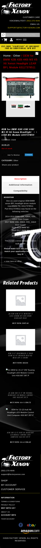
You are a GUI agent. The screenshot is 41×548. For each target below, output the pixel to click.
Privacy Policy (8, 505)
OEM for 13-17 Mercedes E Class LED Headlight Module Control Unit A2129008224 (36, 132)
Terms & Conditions (10, 501)
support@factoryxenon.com (24, 28)
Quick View (28, 309)
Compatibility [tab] (20, 191)
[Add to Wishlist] (18, 309)
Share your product (10, 165)
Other (15, 160)
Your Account (8, 519)
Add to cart (13, 309)
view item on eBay (14, 261)
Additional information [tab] (20, 185)
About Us (5, 512)
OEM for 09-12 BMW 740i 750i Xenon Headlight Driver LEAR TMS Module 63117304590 (33, 132)
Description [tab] (21, 179)
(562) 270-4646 (33, 21)
